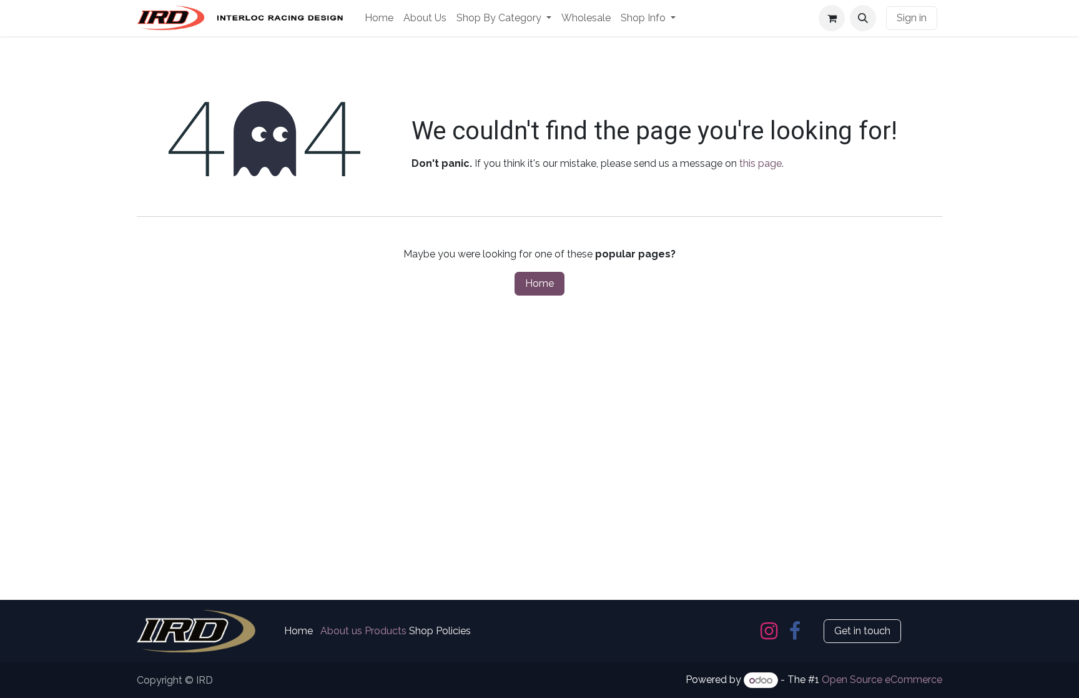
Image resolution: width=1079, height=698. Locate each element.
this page (760, 163)
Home (539, 283)
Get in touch (862, 631)
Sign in (912, 18)
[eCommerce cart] (832, 18)
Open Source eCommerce (882, 680)
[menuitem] (379, 18)
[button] (863, 18)
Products (385, 631)
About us (341, 631)
